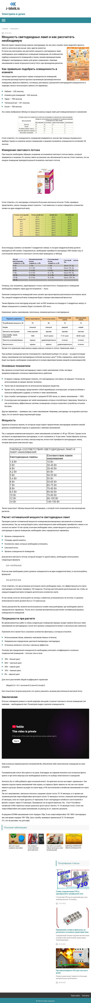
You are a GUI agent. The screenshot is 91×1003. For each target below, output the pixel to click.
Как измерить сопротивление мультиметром (33, 848)
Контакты (85, 995)
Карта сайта (75, 995)
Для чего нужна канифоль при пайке (16, 847)
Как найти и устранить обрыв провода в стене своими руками (55, 848)
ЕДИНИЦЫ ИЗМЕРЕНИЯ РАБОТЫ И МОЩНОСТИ (73, 847)
